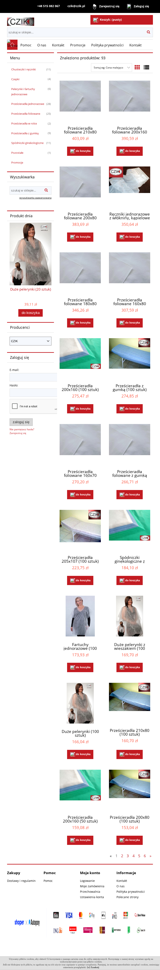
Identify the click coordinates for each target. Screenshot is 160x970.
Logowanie (87, 881)
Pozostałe (17, 153)
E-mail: (14, 370)
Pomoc (48, 881)
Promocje (17, 162)
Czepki (15, 79)
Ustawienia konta (92, 897)
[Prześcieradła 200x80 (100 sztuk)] (129, 789)
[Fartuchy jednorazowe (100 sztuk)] (80, 616)
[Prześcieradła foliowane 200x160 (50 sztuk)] (129, 100)
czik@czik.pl (76, 6)
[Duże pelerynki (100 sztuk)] (80, 703)
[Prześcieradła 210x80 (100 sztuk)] (129, 702)
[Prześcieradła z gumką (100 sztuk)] (129, 358)
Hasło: (14, 385)
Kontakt (121, 881)
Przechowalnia (90, 892)
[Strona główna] (20, 20)
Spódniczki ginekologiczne (27, 143)
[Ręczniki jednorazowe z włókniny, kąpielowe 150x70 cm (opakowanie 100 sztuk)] (129, 186)
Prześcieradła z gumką (25, 133)
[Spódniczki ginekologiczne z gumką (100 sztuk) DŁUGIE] (129, 530)
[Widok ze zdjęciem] (137, 67)
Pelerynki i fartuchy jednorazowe (23, 91)
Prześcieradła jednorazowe (27, 104)
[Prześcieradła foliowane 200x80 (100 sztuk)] (80, 186)
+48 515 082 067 (48, 6)
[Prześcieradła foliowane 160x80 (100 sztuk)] (129, 272)
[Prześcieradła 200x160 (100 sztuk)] (80, 358)
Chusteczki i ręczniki (23, 69)
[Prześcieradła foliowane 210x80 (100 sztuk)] (80, 100)
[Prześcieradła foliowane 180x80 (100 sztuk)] (80, 272)
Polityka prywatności (130, 892)
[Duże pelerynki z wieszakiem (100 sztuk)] (129, 616)
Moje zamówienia (92, 886)
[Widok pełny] (146, 67)
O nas (120, 886)
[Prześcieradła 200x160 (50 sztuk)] (80, 789)
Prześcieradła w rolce (24, 123)
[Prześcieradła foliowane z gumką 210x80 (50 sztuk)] (129, 444)
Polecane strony (127, 897)
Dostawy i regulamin (21, 881)
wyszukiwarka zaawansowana (35, 197)
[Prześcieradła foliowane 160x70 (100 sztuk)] (80, 444)
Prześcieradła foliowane (25, 114)
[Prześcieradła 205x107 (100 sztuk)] (80, 530)
